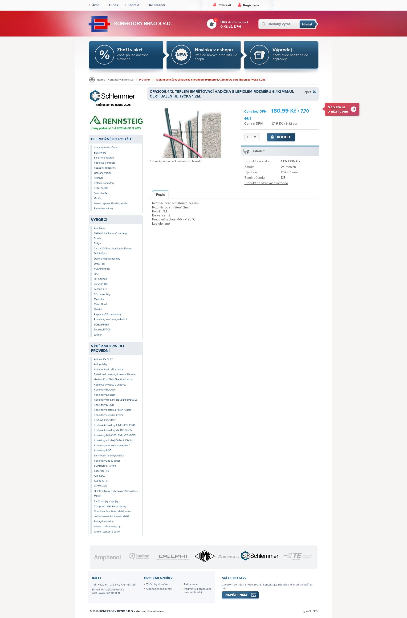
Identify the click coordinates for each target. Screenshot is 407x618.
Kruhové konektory (104, 420)
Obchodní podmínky (159, 589)
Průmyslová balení (104, 521)
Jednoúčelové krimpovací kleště (111, 516)
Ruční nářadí (101, 188)
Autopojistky (100, 364)
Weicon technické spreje (107, 526)
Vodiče (97, 198)
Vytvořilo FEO (310, 611)
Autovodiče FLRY (103, 359)
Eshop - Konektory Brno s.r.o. (115, 79)
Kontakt (133, 5)
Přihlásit (225, 5)
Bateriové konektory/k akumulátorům (115, 374)
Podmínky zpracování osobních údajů (197, 590)
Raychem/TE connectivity (107, 314)
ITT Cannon (100, 279)
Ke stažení (157, 5)
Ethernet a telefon (104, 157)
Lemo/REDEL (101, 284)
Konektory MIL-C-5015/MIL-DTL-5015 (114, 435)
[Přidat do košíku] (281, 137)
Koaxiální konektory (105, 167)
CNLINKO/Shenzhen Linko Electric (113, 248)
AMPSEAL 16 (101, 481)
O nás (113, 5)
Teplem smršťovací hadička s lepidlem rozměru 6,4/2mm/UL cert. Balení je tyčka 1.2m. (210, 79)
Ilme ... (98, 274)
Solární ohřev (101, 193)
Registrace (251, 5)
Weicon (98, 334)
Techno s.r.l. (100, 289)
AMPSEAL (99, 475)
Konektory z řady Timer (107, 460)
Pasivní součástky (103, 208)
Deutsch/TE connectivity (107, 258)
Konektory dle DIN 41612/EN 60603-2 (115, 399)
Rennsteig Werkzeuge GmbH (110, 319)
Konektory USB (102, 450)
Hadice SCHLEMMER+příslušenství (113, 379)
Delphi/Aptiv (100, 253)
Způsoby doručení (157, 584)
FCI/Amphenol (102, 268)
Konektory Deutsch (104, 394)
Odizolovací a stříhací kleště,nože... (113, 511)
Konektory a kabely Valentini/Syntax (114, 440)
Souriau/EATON (102, 329)
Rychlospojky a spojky (106, 501)
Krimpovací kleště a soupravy (110, 506)
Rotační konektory (104, 183)
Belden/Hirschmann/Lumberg (110, 233)
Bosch (97, 238)
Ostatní (98, 309)
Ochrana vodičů (102, 173)
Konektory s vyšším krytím (108, 415)
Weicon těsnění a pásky (107, 531)
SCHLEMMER (101, 324)
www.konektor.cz (109, 593)
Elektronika (100, 152)
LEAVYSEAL (100, 486)
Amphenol (99, 228)
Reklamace (191, 584)
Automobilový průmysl (106, 147)
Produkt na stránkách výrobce (266, 183)
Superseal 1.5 (101, 470)
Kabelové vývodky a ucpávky (110, 384)
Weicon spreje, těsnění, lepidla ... (112, 203)
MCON (98, 496)
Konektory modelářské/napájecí (111, 445)
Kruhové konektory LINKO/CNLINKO (114, 425)
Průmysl (98, 177)
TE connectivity (102, 294)
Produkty (145, 79)
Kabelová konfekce (104, 162)
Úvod (95, 5)
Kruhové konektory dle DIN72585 (113, 430)
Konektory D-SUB (104, 405)
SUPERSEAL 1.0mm (105, 465)
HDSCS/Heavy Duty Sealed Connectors (116, 491)
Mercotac (99, 299)
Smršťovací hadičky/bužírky (109, 455)
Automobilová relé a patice (108, 369)
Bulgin (97, 243)
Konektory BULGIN (105, 389)
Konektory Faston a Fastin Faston (112, 409)
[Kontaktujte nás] (341, 109)
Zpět (307, 92)
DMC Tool (99, 263)
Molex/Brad (100, 304)
